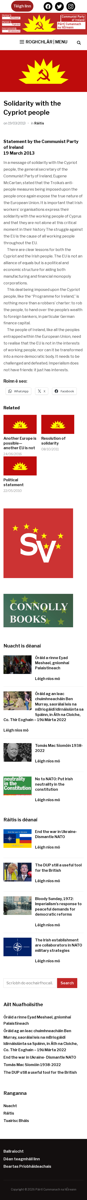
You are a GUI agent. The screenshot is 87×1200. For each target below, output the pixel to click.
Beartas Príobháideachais (27, 1166)
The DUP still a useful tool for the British (40, 1072)
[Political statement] (20, 465)
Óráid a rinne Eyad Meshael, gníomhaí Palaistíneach (52, 663)
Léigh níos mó (47, 678)
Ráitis (39, 123)
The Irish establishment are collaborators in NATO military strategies (58, 945)
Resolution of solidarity (53, 441)
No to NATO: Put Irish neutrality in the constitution (54, 784)
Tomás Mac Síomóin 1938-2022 (32, 1065)
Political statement (13, 482)
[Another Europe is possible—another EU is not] (20, 424)
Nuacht (10, 1106)
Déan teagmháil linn (21, 1159)
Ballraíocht (13, 1151)
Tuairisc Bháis (16, 1121)
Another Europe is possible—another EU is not (19, 443)
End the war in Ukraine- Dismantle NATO (39, 1057)
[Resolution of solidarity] (57, 424)
